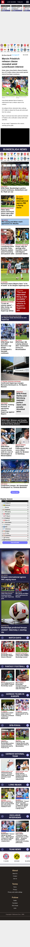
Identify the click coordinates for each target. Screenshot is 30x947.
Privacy (15, 889)
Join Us (15, 878)
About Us (15, 873)
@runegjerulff (15, 55)
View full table (15, 542)
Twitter (15, 900)
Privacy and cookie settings (15, 892)
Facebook (15, 903)
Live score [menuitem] (11, 2)
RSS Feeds (15, 905)
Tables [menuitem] (20, 2)
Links (15, 908)
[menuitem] (3, 2)
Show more (15, 492)
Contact (15, 876)
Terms (15, 887)
